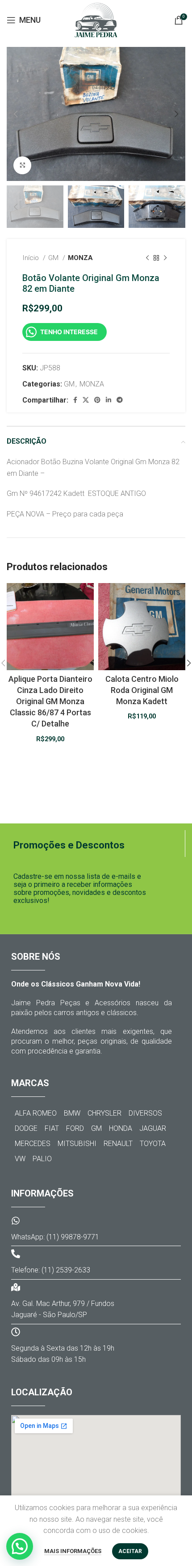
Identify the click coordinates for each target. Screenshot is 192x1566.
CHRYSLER (104, 1113)
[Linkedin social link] (108, 400)
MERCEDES (32, 1143)
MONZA (80, 258)
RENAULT (118, 1143)
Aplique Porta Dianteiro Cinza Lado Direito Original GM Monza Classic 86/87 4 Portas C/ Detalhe (50, 701)
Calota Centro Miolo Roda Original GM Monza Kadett (142, 690)
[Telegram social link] (119, 400)
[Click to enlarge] (22, 165)
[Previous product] (147, 258)
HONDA (120, 1128)
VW (20, 1159)
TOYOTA (153, 1143)
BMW (72, 1113)
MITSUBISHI (77, 1143)
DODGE (26, 1128)
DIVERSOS (145, 1113)
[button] (19, 1546)
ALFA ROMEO (36, 1113)
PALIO (42, 1159)
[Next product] (165, 258)
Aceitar (130, 1551)
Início (31, 258)
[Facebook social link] (75, 400)
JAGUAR (152, 1128)
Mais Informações (72, 1551)
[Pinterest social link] (97, 400)
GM (54, 258)
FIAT (52, 1128)
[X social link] (86, 400)
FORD (75, 1128)
